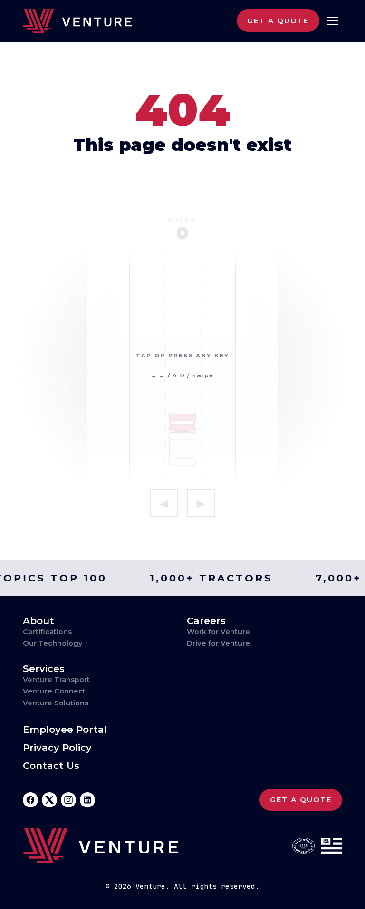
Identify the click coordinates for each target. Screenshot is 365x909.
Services (44, 669)
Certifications (47, 632)
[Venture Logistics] (77, 21)
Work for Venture (218, 632)
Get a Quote (278, 20)
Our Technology (53, 643)
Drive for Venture (218, 643)
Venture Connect (54, 691)
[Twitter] (49, 799)
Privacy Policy (57, 747)
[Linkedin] (87, 799)
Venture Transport (56, 679)
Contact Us (51, 765)
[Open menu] (332, 21)
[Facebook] (30, 799)
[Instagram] (68, 799)
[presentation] (182, 366)
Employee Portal (65, 729)
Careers (206, 621)
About (38, 621)
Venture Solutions (55, 703)
